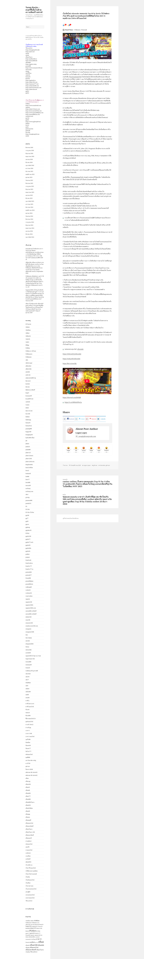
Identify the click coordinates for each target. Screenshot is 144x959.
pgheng (28, 527)
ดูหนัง (27, 127)
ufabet (27, 688)
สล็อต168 (28, 784)
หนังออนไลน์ (29, 844)
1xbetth (28, 75)
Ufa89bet (28, 683)
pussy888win (29, 584)
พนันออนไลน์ (29, 754)
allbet (38, 922)
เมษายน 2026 (29, 159)
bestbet (28, 384)
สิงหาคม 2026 (29, 147)
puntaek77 (29, 575)
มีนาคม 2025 (29, 198)
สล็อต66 (28, 790)
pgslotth (28, 551)
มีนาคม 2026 (29, 162)
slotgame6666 (29, 644)
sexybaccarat (29, 116)
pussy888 (28, 66)
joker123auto (29, 455)
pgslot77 (28, 539)
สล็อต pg (28, 781)
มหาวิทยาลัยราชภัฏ (31, 760)
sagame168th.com (31, 608)
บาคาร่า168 (29, 733)
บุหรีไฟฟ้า (28, 739)
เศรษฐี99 (28, 892)
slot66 (27, 55)
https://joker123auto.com (33, 109)
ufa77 (27, 680)
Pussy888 (28, 578)
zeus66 (27, 697)
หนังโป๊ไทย (28, 73)
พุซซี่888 (28, 757)
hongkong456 (40, 926)
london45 (28, 473)
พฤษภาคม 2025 (30, 192)
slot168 (28, 641)
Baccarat (28, 381)
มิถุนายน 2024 (29, 225)
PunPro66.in (29, 563)
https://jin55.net (30, 52)
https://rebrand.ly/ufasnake (72, 354)
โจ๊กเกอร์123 (29, 48)
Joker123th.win (30, 461)
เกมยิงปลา (28, 853)
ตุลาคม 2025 (29, 177)
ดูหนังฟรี (28, 130)
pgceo (27, 524)
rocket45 (28, 590)
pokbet (28, 554)
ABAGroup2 (29, 363)
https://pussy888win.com (33, 114)
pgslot (27, 91)
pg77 (27, 518)
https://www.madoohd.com (33, 105)
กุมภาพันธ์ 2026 (30, 165)
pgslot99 (28, 545)
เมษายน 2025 (29, 195)
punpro (28, 557)
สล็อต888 (28, 62)
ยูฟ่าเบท (28, 766)
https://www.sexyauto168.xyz (34, 68)
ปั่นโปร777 (28, 751)
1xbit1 (27, 342)
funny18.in (29, 426)
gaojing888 (29, 429)
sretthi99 (28, 653)
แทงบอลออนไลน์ (30, 895)
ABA (27, 360)
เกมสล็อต (28, 856)
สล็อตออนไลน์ (29, 823)
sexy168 (28, 620)
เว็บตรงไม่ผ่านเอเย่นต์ (31, 874)
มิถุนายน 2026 (29, 153)
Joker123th (39, 928)
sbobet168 (28, 617)
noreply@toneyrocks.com (87, 436)
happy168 (28, 432)
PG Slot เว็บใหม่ (30, 512)
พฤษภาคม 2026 (30, 156)
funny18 (28, 77)
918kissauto (29, 354)
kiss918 (28, 78)
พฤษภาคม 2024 (30, 228)
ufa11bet (28, 674)
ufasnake (66, 184)
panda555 (28, 503)
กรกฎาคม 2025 (30, 186)
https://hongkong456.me (32, 134)
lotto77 (28, 479)
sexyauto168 (29, 623)
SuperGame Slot (30, 659)
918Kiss (28, 348)
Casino (27, 405)
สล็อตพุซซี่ (28, 820)
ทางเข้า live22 (29, 724)
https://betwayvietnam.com (33, 87)
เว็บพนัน (28, 877)
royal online (29, 596)
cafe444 (28, 402)
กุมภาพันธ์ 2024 (30, 237)
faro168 (28, 132)
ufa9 (27, 685)
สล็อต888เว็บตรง (30, 802)
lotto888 (28, 482)
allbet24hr (29, 369)
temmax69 (29, 665)
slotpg (27, 71)
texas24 (28, 668)
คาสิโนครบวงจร (30, 703)
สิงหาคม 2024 (29, 219)
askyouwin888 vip (31, 378)
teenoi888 (28, 662)
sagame (28, 107)
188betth (28, 336)
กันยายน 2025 (29, 180)
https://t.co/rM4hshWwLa (73, 402)
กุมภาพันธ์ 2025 (30, 201)
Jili (26, 440)
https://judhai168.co (31, 59)
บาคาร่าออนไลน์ (30, 736)
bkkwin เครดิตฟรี (30, 390)
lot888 (27, 476)
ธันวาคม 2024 (29, 207)
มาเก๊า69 (28, 763)
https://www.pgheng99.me (33, 121)
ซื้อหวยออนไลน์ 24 (30, 718)
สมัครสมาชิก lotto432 (31, 772)
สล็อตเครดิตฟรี (29, 826)
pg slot (27, 118)
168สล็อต (28, 330)
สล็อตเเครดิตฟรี (30, 835)
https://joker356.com (31, 82)
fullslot (28, 123)
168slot (28, 327)
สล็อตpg (28, 814)
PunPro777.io (29, 569)
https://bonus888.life (31, 60)
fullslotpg (28, 420)
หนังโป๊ (27, 847)
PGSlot (27, 533)
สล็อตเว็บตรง (29, 57)
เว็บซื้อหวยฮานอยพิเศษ (32, 871)
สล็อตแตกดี (29, 838)
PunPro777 (29, 566)
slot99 (27, 53)
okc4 (27, 494)
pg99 (27, 521)
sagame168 (29, 602)
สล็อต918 (28, 805)
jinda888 (28, 449)
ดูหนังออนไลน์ (29, 129)
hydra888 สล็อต (30, 437)
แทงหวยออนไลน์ (30, 898)
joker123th (29, 458)
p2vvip (27, 497)
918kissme (29, 357)
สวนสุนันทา (29, 841)
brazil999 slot (29, 399)
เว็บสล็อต (28, 883)
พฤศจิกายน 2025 (30, 174)
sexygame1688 (30, 632)
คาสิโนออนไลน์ (30, 706)
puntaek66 (29, 572)
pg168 (27, 515)
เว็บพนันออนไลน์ (30, 880)
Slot (27, 635)
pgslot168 (28, 536)
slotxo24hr (29, 69)
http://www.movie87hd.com (34, 111)
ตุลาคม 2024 (29, 213)
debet (27, 408)
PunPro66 (28, 560)
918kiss (28, 104)
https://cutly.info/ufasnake (71, 359)
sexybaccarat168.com (32, 626)
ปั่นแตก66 (28, 745)
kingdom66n (29, 464)
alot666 (28, 372)
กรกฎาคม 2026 (30, 150)
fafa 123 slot (29, 411)
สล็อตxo (28, 817)
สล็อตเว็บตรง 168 (30, 832)
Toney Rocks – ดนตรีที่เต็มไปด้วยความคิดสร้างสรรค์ (34, 10)
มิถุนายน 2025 (29, 189)
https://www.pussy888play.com (34, 112)
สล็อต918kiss (29, 808)
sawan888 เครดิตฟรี (31, 611)
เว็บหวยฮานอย (29, 886)
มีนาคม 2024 (29, 234)
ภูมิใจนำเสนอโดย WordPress (71, 518)
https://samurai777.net (32, 84)
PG (26, 506)
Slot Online (29, 638)
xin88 (27, 694)
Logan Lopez (81, 432)
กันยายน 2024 (29, 216)
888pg (27, 345)
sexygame (28, 629)
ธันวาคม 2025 (29, 171)
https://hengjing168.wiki (32, 50)
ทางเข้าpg (28, 727)
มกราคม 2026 (29, 168)
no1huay (28, 488)
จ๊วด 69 (27, 709)
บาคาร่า (28, 730)
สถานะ (66, 465)
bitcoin (28, 387)
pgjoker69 (28, 530)
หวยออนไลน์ (29, 850)
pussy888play (29, 581)
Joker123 (28, 452)
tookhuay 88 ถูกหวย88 (32, 671)
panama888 (29, 500)
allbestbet (28, 366)
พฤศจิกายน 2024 (30, 210)
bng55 (27, 393)
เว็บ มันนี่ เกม (29, 865)
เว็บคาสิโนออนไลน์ (31, 868)
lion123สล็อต (29, 467)
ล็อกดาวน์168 (29, 769)
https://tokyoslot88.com (32, 86)
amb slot (28, 375)
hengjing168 (29, 435)
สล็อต (27, 778)
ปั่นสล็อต (28, 742)
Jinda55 (28, 446)
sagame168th (29, 605)
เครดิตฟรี (28, 859)
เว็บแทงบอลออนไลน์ (31, 889)
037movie (28, 324)
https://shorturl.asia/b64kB (72, 397)
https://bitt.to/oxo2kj (69, 363)
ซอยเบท (28, 712)
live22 (27, 125)
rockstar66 (29, 593)
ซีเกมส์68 (28, 715)
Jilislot (27, 443)
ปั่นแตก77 (28, 748)
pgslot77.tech (29, 542)
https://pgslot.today (31, 64)
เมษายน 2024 (29, 231)
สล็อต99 (28, 811)
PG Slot (28, 509)
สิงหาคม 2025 (29, 183)
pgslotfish (28, 548)
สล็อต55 (28, 787)
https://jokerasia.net (31, 89)
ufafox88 (28, 691)
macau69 (28, 485)
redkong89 (29, 587)
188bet (27, 333)
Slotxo (27, 647)
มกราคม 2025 (29, 204)
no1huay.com (29, 491)
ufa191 (27, 677)
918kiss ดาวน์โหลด (31, 351)
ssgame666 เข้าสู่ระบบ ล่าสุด (33, 656)
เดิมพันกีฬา (28, 862)
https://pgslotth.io (31, 80)
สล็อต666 (28, 793)
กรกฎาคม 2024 (30, 222)
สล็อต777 (28, 796)
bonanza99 (29, 396)
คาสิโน (27, 700)
